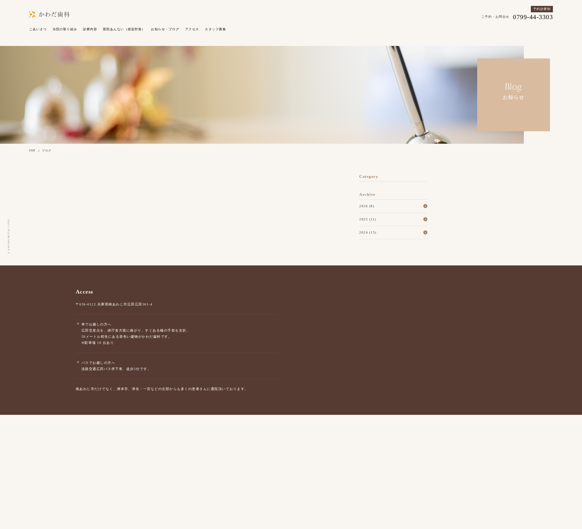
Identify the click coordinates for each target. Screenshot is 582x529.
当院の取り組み (65, 29)
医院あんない (447, 483)
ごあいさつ (38, 29)
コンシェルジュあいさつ (356, 483)
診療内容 (90, 29)
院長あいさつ (317, 483)
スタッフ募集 (215, 29)
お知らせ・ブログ (165, 29)
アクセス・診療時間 (323, 492)
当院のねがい (395, 483)
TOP (32, 150)
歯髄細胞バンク (507, 483)
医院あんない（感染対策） (124, 29)
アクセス (192, 29)
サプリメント (476, 483)
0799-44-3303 (362, 468)
